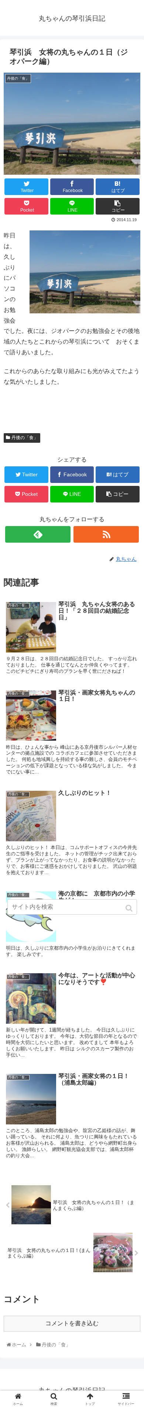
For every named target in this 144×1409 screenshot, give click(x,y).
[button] (130, 908)
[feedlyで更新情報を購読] (38, 534)
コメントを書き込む (72, 1323)
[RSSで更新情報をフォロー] (106, 534)
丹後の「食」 (24, 437)
